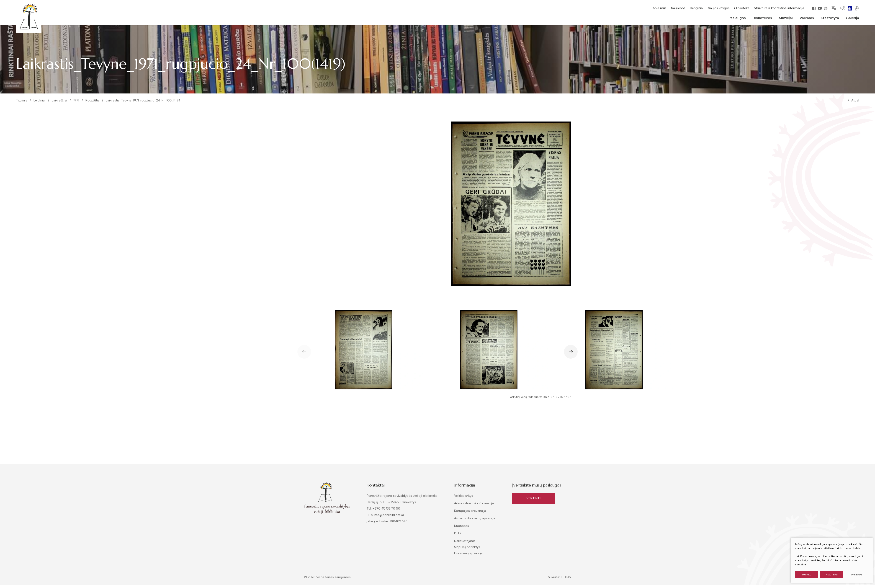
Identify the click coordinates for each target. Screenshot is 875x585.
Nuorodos (461, 526)
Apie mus (660, 8)
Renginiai (696, 8)
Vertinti (533, 498)
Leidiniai (39, 100)
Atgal (855, 100)
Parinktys (856, 574)
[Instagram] (826, 8)
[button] (571, 352)
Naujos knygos (719, 8)
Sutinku (806, 574)
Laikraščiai (59, 100)
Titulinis (21, 100)
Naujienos (678, 8)
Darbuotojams (465, 541)
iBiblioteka (741, 8)
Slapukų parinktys (467, 547)
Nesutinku (832, 574)
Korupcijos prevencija (470, 511)
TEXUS (566, 577)
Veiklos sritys (463, 496)
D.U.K (457, 533)
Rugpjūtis (92, 100)
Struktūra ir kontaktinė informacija (779, 8)
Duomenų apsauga (468, 553)
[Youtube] (820, 8)
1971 (76, 100)
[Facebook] (814, 8)
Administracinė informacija (474, 503)
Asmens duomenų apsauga (474, 518)
